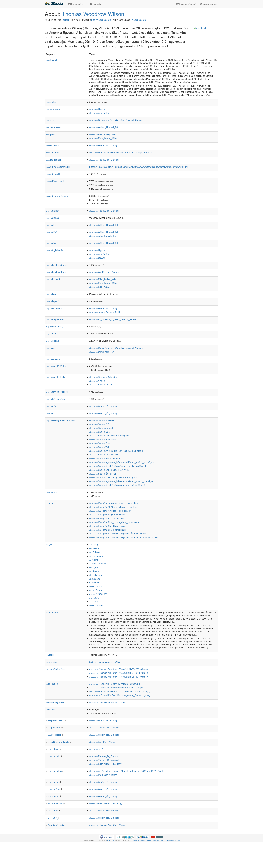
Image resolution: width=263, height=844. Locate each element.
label (50, 654)
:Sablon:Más (99, 431)
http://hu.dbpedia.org (101, 19)
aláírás (52, 217)
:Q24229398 (98, 593)
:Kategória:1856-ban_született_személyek (113, 503)
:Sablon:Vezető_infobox (104, 458)
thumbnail (52, 152)
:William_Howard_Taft (104, 127)
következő (54, 308)
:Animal (94, 571)
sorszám (53, 358)
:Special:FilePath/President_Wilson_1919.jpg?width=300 (121, 152)
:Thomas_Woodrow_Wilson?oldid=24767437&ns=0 (118, 672)
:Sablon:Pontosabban (103, 439)
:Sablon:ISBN (99, 424)
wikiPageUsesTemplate (60, 420)
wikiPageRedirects (58, 741)
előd (51, 224)
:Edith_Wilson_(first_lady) (105, 763)
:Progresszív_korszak (103, 774)
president (54, 727)
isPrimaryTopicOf (56, 702)
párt (51, 347)
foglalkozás (54, 250)
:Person (94, 548)
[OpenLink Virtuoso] (106, 836)
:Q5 (94, 597)
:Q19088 (96, 586)
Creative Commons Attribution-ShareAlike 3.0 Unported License (156, 840)
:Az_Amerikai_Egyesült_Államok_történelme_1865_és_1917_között (126, 770)
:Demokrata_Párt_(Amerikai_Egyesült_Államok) (116, 120)
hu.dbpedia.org (139, 19)
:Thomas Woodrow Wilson (105, 661)
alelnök (52, 210)
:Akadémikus (99, 112)
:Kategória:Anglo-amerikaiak (107, 514)
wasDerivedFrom (56, 669)
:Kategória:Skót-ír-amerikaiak (107, 529)
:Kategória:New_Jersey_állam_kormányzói (114, 522)
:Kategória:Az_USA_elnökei (106, 518)
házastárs (54, 279)
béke (53, 749)
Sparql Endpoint (210, 3)
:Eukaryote (95, 574)
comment (52, 612)
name (50, 709)
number (51, 101)
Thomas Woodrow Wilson (93, 14)
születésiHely (55, 376)
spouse (51, 134)
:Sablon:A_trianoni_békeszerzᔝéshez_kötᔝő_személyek (121, 481)
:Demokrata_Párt (101, 351)
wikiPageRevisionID (57, 195)
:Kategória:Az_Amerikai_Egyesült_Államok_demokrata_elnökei (123, 537)
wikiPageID (53, 173)
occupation (53, 109)
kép (51, 294)
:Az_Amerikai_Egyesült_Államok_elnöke (112, 319)
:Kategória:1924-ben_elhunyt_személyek (113, 506)
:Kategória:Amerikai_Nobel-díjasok (110, 510)
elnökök (55, 770)
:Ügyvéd (97, 109)
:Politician (95, 552)
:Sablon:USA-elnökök (103, 454)
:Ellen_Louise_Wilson (103, 138)
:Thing (93, 544)
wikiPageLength (55, 181)
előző (51, 232)
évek (51, 492)
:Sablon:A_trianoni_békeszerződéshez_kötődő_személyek (121, 462)
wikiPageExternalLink (58, 166)
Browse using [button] (77, 3)
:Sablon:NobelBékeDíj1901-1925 (109, 469)
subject (51, 503)
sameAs (51, 661)
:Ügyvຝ (97, 257)
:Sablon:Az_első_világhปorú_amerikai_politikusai (117, 485)
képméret (53, 301)
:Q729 (95, 601)
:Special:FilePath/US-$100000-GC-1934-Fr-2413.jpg (119, 691)
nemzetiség (54, 326)
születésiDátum (56, 366)
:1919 (96, 749)
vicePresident (54, 159)
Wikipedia (110, 840)
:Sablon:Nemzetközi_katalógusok (109, 435)
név (51, 333)
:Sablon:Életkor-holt (102, 473)
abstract (51, 59)
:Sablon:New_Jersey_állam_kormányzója (113, 477)
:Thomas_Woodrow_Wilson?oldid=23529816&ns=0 (118, 669)
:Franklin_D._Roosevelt (104, 756)
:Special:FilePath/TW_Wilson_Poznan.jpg (114, 683)
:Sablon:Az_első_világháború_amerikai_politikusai (117, 466)
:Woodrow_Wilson (102, 741)
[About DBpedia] (53, 4)
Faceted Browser (187, 3)
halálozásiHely (56, 272)
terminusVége (55, 398)
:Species (94, 578)
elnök (54, 756)
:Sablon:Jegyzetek (102, 427)
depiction (52, 683)
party (50, 120)
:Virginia (97, 380)
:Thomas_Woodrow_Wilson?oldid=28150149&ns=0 (118, 676)
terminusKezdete (57, 391)
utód (51, 406)
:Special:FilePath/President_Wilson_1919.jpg (116, 687)
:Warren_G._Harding (103, 145)
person (66, 19)
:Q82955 (96, 605)
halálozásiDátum (57, 264)
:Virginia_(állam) (101, 384)
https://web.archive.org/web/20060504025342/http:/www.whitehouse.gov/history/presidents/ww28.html (138, 166)
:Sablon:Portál (100, 443)
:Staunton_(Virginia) (103, 376)
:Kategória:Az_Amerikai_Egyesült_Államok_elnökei (117, 533)
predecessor (53, 127)
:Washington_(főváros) (104, 272)
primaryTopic (56, 824)
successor (52, 145)
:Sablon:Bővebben (102, 420)
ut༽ (51, 413)
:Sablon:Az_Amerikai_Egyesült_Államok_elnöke (116, 450)
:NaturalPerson (97, 563)
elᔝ (51, 243)
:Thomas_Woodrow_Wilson (107, 702)
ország (52, 340)
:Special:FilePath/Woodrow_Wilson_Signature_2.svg (119, 695)
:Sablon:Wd (99, 446)
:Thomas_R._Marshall (104, 159)
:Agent (93, 559)
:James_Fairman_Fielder (105, 312)
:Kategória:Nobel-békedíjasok (107, 525)
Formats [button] (96, 3)
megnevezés (55, 319)
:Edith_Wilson (100, 286)
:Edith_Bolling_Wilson (103, 134)
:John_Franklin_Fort (103, 235)
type (49, 544)
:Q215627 (97, 590)
